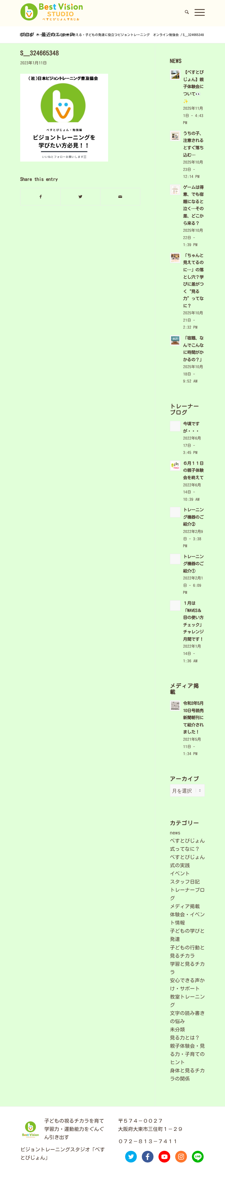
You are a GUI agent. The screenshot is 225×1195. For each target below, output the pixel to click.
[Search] (187, 12)
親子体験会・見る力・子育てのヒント (187, 1054)
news (175, 832)
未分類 (177, 1029)
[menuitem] (187, 12)
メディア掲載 (185, 906)
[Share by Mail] (120, 196)
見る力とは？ (185, 1037)
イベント (180, 873)
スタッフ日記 (185, 881)
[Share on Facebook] (40, 196)
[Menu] (198, 12)
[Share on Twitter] (80, 196)
